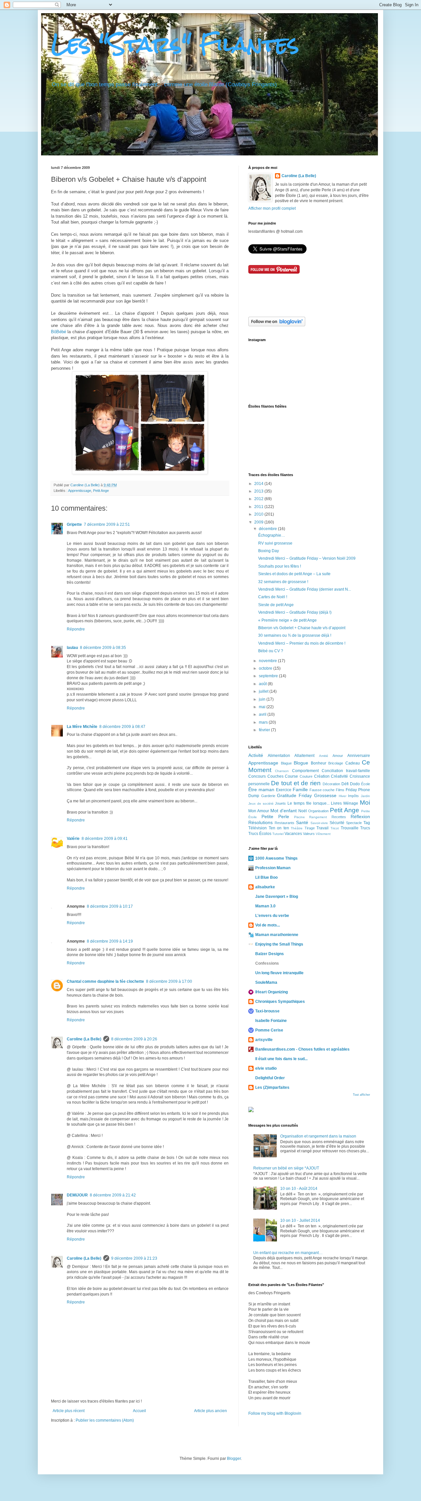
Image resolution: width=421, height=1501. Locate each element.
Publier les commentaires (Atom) (105, 1420)
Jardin (365, 796)
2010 (259, 514)
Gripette (74, 524)
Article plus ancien (210, 1410)
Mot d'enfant (283, 810)
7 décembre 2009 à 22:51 (107, 524)
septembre (269, 676)
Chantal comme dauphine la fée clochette (105, 981)
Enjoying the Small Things (279, 944)
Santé (302, 822)
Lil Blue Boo (266, 877)
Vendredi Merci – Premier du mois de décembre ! (301, 643)
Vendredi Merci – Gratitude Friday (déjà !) (295, 612)
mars (264, 722)
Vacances (293, 833)
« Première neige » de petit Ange (287, 620)
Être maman (261, 789)
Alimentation (279, 755)
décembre (268, 528)
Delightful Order (270, 1078)
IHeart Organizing (271, 992)
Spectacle (354, 823)
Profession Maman (272, 868)
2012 (259, 498)
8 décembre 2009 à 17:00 (169, 981)
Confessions (267, 963)
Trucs (365, 828)
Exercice (283, 790)
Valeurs (309, 834)
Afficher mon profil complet (272, 208)
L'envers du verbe (272, 915)
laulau (72, 647)
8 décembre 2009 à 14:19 (110, 941)
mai (262, 707)
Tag (366, 822)
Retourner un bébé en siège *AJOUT (286, 1168)
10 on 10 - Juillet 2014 (300, 1220)
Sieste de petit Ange (276, 605)
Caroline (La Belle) (85, 485)
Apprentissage (79, 491)
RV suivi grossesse (275, 543)
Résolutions (260, 822)
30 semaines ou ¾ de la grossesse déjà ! (294, 635)
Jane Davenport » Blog (276, 896)
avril (263, 714)
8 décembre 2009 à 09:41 (105, 838)
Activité (255, 755)
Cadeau (352, 763)
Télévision (257, 828)
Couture (306, 776)
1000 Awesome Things (276, 858)
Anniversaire (358, 755)
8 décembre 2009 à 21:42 (113, 1195)
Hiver (342, 796)
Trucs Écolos (259, 833)
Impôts (353, 796)
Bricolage (335, 763)
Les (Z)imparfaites (272, 1087)
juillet (264, 691)
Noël (302, 811)
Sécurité (337, 822)
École (365, 784)
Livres (336, 803)
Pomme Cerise (269, 1030)
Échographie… (271, 535)
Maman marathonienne (276, 934)
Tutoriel (278, 834)
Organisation (318, 811)
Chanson (282, 771)
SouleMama (266, 982)
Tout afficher (361, 1094)
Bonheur (318, 763)
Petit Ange (101, 491)
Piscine (299, 817)
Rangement (318, 817)
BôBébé (58, 331)
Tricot (335, 828)
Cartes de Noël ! (272, 597)
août (263, 684)
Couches (275, 776)
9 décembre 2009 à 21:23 (134, 1258)
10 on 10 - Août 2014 (298, 1188)
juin (262, 699)
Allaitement (304, 755)
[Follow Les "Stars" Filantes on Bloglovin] (276, 325)
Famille (300, 789)
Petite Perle (275, 816)
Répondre (76, 629)
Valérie (73, 838)
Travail (322, 828)
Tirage (310, 828)
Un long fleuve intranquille (279, 973)
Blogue (301, 762)
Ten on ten (279, 828)
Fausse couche (322, 790)
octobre (266, 668)
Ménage (350, 803)
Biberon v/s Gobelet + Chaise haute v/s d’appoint (301, 628)
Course (291, 776)
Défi (345, 784)
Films (340, 790)
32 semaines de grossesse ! (283, 581)
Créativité (339, 776)
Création (322, 776)
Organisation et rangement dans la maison (318, 1136)
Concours (257, 776)
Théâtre (297, 828)
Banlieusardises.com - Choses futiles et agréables (302, 1049)
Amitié (323, 756)
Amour (338, 756)
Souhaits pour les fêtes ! (279, 566)
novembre (268, 660)
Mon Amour (258, 811)
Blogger (234, 1458)
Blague (286, 763)
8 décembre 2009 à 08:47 (122, 726)
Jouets (280, 803)
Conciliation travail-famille (346, 770)
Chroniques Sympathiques (280, 1001)
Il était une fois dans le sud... (281, 1059)
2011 (259, 506)
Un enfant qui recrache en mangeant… (288, 1252)
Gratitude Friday (294, 795)
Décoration (331, 784)
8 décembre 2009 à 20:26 (134, 1039)
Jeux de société (261, 803)
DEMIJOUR (77, 1195)
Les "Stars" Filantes (175, 44)
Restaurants (284, 823)
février (265, 730)
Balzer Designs (269, 954)
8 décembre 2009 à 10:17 (110, 906)
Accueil (139, 1410)
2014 (259, 483)
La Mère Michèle (82, 726)
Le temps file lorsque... (308, 803)
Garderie (268, 796)
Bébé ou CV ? (270, 651)
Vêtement (323, 834)
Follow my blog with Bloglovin (274, 1413)
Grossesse (325, 795)
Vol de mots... (267, 925)
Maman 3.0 (265, 906)
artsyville (264, 1039)
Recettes (339, 817)
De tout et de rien (296, 783)
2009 (259, 522)
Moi (365, 802)
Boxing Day (268, 551)
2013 (259, 491)
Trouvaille (350, 828)
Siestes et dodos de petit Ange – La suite (294, 574)
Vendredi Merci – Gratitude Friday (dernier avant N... (304, 589)
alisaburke (265, 887)
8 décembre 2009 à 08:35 (103, 647)
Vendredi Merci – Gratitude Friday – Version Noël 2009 (307, 558)
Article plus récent (69, 1410)
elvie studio (266, 1068)
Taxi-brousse (267, 1011)
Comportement (305, 770)
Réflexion (360, 816)
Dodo (355, 784)
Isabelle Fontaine (271, 1020)
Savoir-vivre (319, 823)
